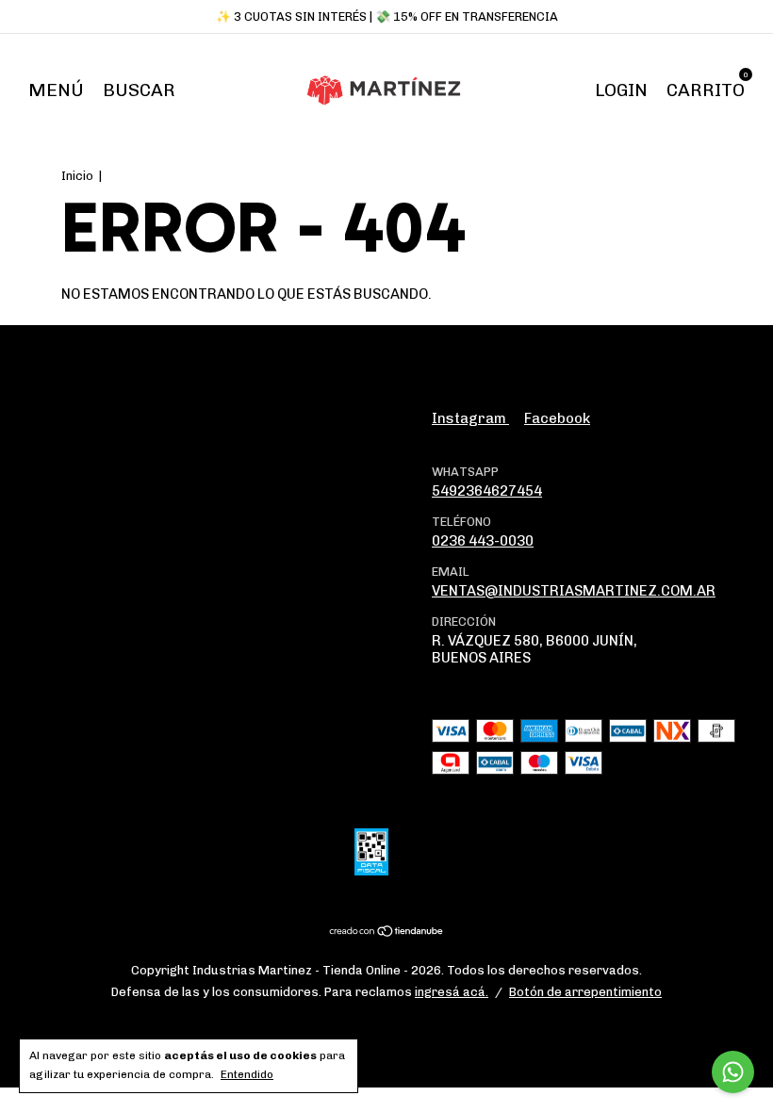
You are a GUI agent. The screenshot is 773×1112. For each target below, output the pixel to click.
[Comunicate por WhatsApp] (733, 1072)
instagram (470, 418)
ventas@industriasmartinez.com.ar (573, 590)
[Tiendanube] (387, 932)
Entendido (247, 1074)
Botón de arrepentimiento (585, 992)
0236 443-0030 (483, 540)
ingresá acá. (451, 992)
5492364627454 (487, 490)
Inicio (77, 176)
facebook (557, 418)
